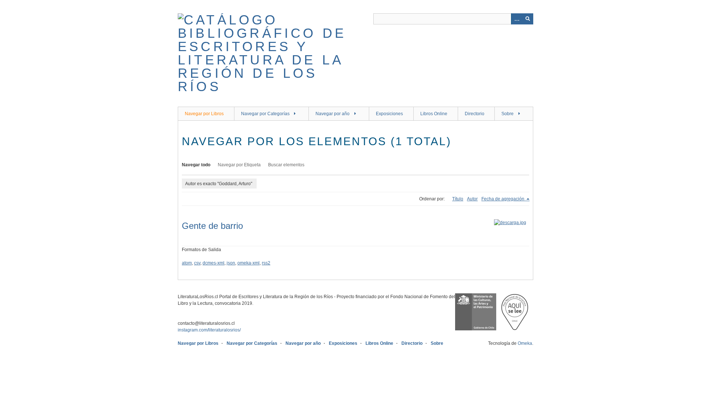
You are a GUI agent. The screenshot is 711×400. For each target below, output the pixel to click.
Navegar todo (196, 164)
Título (457, 198)
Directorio (474, 113)
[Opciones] (516, 18)
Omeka (525, 343)
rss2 (266, 263)
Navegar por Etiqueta (239, 164)
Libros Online (433, 113)
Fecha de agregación (503, 198)
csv (197, 263)
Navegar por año (333, 113)
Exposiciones (389, 113)
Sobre (507, 113)
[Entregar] (527, 18)
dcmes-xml (213, 263)
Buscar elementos (286, 164)
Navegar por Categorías (265, 113)
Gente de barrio (212, 226)
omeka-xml (248, 263)
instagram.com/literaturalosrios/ (209, 330)
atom (187, 263)
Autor (472, 198)
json (231, 263)
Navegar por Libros (204, 113)
